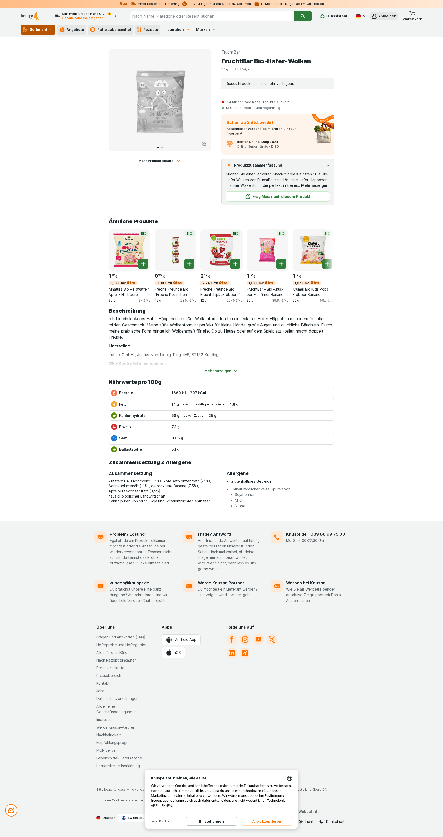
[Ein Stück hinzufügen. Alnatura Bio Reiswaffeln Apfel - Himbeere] (143, 264)
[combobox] (212, 16)
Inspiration (174, 29)
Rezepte (150, 29)
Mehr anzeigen (314, 185)
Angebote (75, 29)
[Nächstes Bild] (202, 100)
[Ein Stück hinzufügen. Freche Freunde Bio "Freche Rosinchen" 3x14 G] (189, 264)
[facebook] (232, 639)
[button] (383, 16)
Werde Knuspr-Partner (221, 582)
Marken (203, 29)
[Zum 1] (158, 147)
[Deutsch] (360, 16)
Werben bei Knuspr (305, 582)
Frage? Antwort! (214, 534)
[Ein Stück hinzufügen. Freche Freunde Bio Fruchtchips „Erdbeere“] (235, 264)
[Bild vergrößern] (204, 144)
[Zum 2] (162, 147)
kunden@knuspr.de (129, 582)
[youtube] (258, 639)
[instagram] (245, 639)
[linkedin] (232, 653)
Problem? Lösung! (128, 534)
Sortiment (38, 29)
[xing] (245, 653)
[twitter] (272, 639)
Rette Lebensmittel (114, 29)
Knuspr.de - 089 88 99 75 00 (315, 534)
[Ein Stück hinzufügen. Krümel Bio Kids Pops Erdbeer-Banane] (327, 264)
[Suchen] (303, 16)
